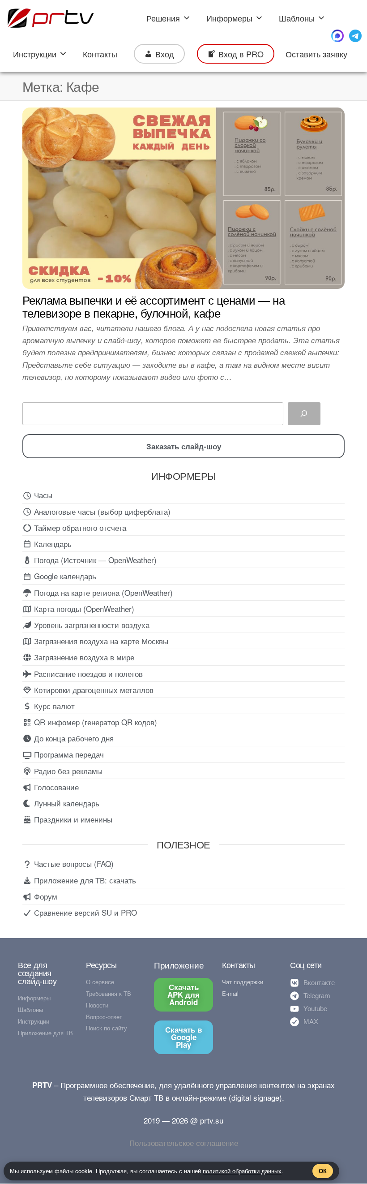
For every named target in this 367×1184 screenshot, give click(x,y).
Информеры (229, 18)
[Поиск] (304, 413)
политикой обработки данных (242, 1171)
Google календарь (64, 575)
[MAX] (337, 36)
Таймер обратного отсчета (79, 527)
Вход (164, 54)
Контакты (100, 54)
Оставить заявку (316, 54)
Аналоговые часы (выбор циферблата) (101, 511)
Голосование (55, 786)
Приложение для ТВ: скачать (84, 880)
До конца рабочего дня (73, 738)
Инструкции (34, 54)
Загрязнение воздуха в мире (83, 657)
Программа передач (68, 754)
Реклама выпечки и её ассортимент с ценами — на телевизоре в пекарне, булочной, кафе (153, 306)
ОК (323, 1171)
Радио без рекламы (67, 770)
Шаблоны (297, 18)
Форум (44, 896)
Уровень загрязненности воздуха (90, 624)
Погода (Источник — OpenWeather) (94, 559)
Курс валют (53, 705)
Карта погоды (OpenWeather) (83, 608)
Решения (163, 18)
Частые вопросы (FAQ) (73, 863)
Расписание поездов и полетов (87, 673)
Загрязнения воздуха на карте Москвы (100, 640)
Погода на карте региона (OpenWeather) (102, 592)
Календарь (52, 543)
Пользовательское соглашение (183, 1142)
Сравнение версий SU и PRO (84, 912)
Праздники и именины (72, 819)
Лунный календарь (65, 803)
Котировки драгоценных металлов (93, 689)
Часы (42, 494)
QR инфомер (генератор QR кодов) (94, 722)
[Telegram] (355, 36)
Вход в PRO (241, 54)
